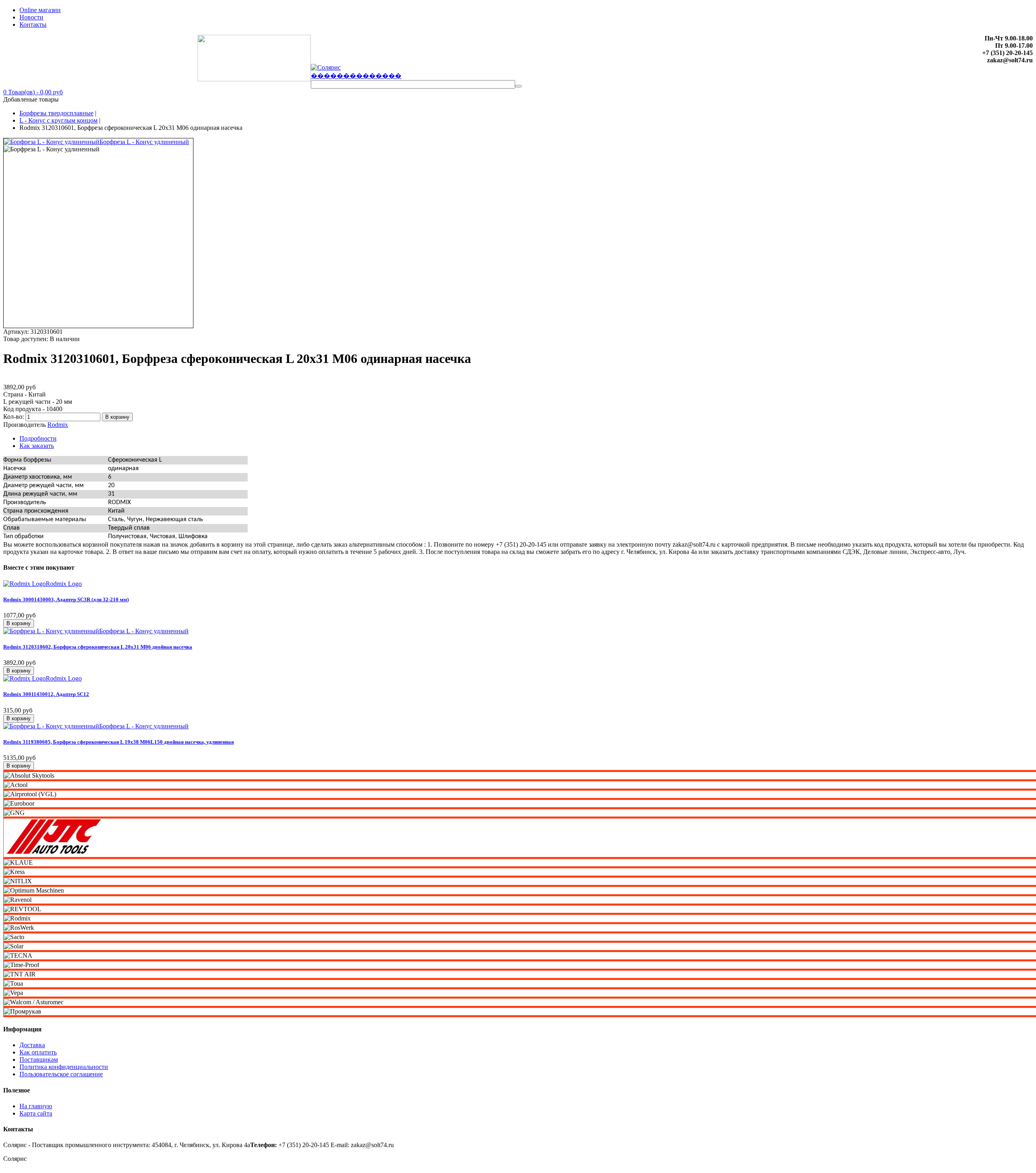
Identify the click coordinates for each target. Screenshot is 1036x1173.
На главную (35, 1106)
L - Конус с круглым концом (58, 120)
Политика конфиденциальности (63, 1066)
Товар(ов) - (33, 92)
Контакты (33, 24)
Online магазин (40, 9)
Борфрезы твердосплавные (56, 113)
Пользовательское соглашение (61, 1074)
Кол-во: (14, 416)
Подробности (38, 438)
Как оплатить (38, 1052)
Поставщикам (38, 1059)
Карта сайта (35, 1113)
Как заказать (36, 445)
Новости (31, 17)
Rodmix (57, 424)
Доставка (32, 1044)
